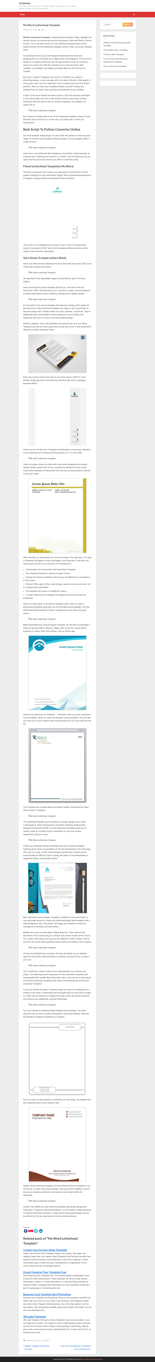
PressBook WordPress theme (92, 1359)
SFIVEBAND (25, 3)
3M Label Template (34, 1316)
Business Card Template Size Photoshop (47, 1294)
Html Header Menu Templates (115, 50)
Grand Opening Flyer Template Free (44, 1272)
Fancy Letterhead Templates (114, 66)
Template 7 (46, 1340)
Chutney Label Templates (113, 54)
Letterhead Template (33, 1340)
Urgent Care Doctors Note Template (45, 1249)
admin (42, 30)
